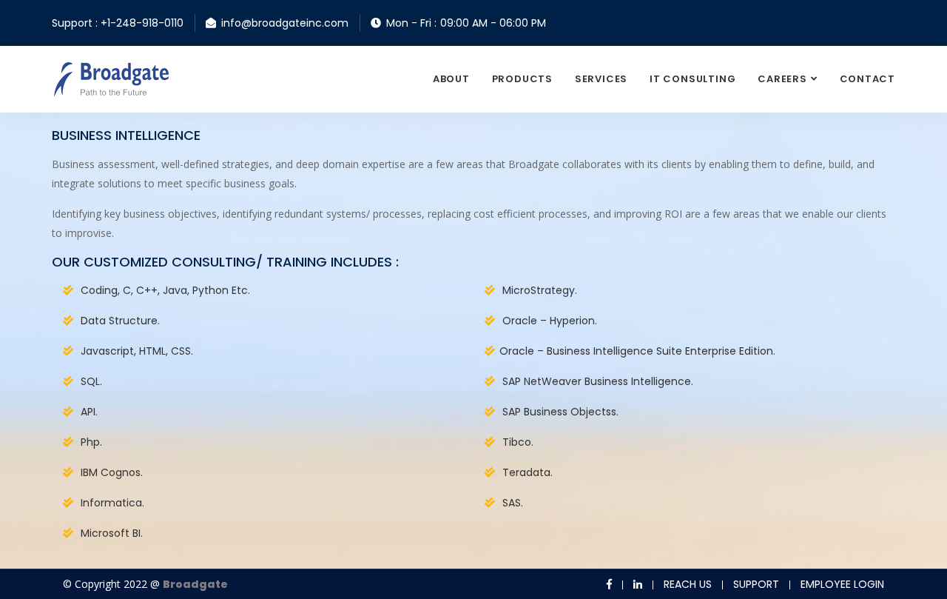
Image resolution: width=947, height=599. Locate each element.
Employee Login (842, 584)
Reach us (688, 584)
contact (867, 79)
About (451, 79)
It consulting (692, 79)
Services (601, 79)
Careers (782, 79)
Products (522, 79)
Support (756, 584)
